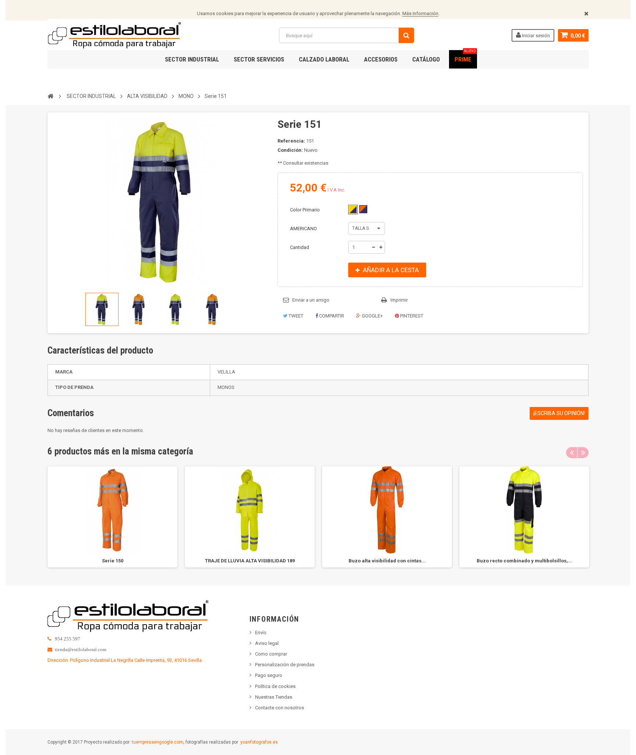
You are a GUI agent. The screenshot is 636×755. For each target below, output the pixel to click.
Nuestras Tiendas (273, 697)
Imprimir (399, 300)
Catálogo (426, 59)
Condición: (290, 150)
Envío (260, 632)
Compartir (331, 316)
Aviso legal (267, 643)
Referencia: (291, 141)
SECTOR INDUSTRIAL (192, 59)
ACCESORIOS (381, 59)
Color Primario (305, 210)
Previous (571, 452)
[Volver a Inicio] (50, 95)
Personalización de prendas (284, 664)
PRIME (465, 56)
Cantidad (299, 247)
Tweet (295, 316)
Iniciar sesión (535, 35)
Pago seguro (268, 675)
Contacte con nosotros (279, 707)
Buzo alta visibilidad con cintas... (387, 560)
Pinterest (411, 316)
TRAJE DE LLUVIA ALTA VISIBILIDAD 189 (250, 560)
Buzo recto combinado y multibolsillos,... (524, 560)
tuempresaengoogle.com (157, 742)
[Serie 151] (102, 309)
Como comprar (271, 654)
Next (583, 452)
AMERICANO (304, 228)
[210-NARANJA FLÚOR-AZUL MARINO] (363, 209)
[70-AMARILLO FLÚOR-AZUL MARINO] (353, 210)
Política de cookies (275, 686)
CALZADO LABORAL (324, 59)
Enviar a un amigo (310, 300)
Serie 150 (112, 560)
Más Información (420, 13)
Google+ (372, 316)
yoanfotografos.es (259, 742)
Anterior (55, 309)
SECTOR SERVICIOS (259, 59)
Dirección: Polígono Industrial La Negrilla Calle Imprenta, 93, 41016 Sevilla (124, 660)
